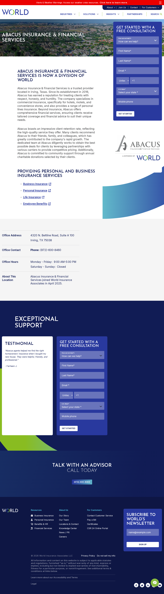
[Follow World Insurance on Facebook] (136, 585)
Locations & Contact (69, 524)
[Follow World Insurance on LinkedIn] (148, 585)
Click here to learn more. (114, 2)
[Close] (160, 2)
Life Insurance (32, 197)
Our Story (64, 515)
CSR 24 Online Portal (97, 528)
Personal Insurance (35, 190)
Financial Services (43, 528)
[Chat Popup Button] (155, 583)
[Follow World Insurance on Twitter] (142, 585)
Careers (63, 536)
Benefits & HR (41, 524)
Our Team (64, 520)
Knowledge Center (68, 528)
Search (155, 14)
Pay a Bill (91, 520)
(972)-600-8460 (82, 482)
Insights (111, 14)
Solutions (89, 14)
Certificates (92, 524)
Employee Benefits (35, 203)
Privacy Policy (88, 555)
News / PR (64, 532)
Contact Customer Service (100, 515)
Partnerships (134, 14)
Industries (66, 14)
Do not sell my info (106, 555)
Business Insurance (35, 184)
